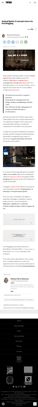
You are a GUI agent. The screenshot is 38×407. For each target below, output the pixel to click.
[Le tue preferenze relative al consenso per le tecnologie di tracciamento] (35, 404)
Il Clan (19, 331)
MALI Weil (12, 80)
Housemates (13, 87)
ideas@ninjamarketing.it (28, 308)
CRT (20, 87)
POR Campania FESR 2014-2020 (19, 403)
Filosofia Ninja (19, 326)
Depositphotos (19, 405)
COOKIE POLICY (27, 402)
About (19, 321)
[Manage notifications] (3, 403)
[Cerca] (30, 3)
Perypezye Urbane (15, 177)
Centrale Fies (22, 80)
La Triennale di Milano (23, 85)
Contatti (19, 351)
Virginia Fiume (15, 187)
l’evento (16, 264)
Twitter (21, 305)
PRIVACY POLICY (10, 402)
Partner (19, 346)
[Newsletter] (35, 3)
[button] (36, 29)
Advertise (19, 341)
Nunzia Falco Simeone (20, 279)
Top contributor (19, 336)
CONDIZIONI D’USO (18, 402)
